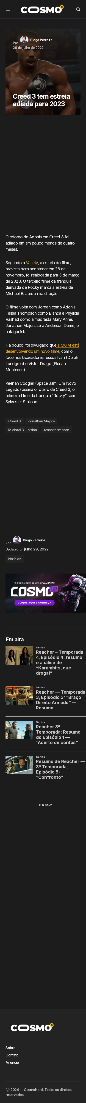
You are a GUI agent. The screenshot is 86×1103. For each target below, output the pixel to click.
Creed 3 (14, 421)
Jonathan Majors (41, 421)
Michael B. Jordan (22, 430)
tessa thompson (56, 430)
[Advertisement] (43, 176)
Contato (12, 1055)
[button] (8, 9)
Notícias (14, 559)
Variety (32, 262)
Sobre (11, 1047)
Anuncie (12, 1062)
